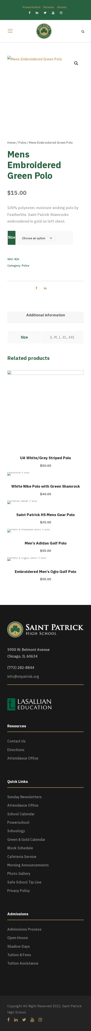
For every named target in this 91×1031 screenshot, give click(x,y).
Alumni (61, 7)
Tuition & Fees (19, 955)
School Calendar (21, 814)
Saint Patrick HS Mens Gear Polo (45, 514)
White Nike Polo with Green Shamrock (45, 486)
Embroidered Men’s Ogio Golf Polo (45, 571)
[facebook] (8, 1020)
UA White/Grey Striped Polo (45, 457)
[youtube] (32, 1020)
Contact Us (16, 741)
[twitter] (24, 1020)
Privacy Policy (18, 890)
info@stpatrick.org (23, 676)
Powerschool (18, 822)
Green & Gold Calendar (26, 839)
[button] (76, 63)
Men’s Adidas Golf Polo (45, 543)
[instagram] (40, 1020)
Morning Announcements (28, 865)
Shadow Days (18, 946)
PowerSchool (31, 7)
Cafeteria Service (21, 856)
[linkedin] (16, 1020)
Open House (17, 937)
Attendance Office (22, 758)
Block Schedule (20, 848)
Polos (22, 143)
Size (11, 237)
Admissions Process (24, 929)
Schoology (16, 831)
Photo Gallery (18, 873)
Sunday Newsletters (24, 797)
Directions (16, 750)
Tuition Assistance (22, 963)
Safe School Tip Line (24, 882)
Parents (48, 7)
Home (11, 143)
